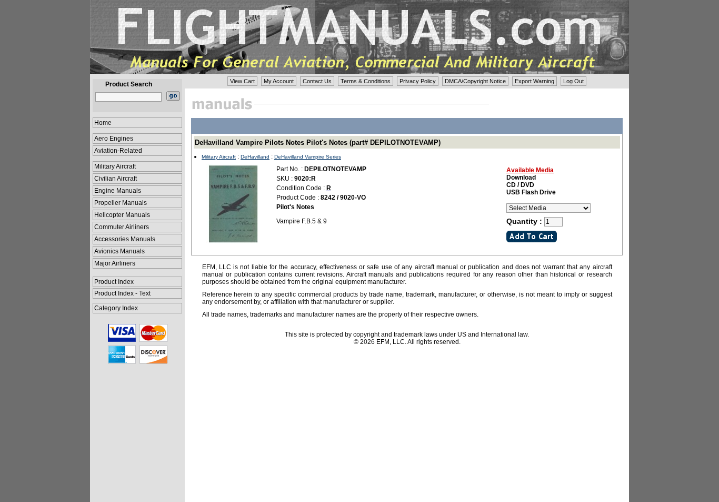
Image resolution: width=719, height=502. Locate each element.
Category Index (116, 308)
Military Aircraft (115, 166)
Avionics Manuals (119, 251)
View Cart (242, 81)
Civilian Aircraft (115, 178)
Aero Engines (113, 138)
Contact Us (317, 81)
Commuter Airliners (121, 227)
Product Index (114, 282)
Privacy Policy (418, 81)
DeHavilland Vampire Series (307, 157)
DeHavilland (255, 157)
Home (103, 122)
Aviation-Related (118, 150)
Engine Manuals (117, 190)
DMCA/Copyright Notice (475, 81)
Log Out (573, 81)
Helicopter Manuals (122, 215)
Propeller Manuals (120, 202)
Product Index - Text (122, 293)
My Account (279, 81)
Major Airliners (114, 263)
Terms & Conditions (366, 81)
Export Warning (534, 81)
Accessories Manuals (124, 239)
